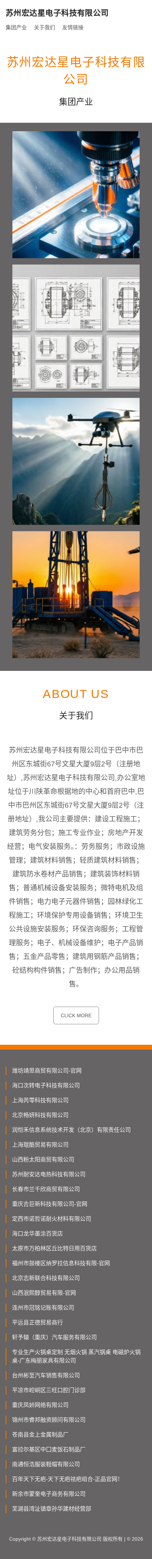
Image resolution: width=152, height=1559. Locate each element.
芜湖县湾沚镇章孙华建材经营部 (51, 1509)
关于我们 (44, 27)
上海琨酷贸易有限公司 (40, 1145)
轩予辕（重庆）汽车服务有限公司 (54, 1337)
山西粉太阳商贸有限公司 (43, 1160)
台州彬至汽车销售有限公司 (46, 1375)
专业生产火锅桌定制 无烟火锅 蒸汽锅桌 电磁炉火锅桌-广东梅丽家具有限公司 (76, 1356)
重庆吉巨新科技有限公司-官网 (49, 1204)
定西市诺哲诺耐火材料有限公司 (51, 1219)
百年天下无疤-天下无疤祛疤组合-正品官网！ (67, 1479)
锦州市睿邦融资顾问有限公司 (49, 1420)
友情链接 (72, 27)
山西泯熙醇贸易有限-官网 (44, 1293)
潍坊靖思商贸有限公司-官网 (47, 1071)
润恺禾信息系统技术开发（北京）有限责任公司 (71, 1130)
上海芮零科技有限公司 (40, 1100)
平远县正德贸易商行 (37, 1323)
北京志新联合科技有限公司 (46, 1278)
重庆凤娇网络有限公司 (40, 1405)
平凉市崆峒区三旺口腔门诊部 (49, 1390)
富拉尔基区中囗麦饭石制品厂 (49, 1449)
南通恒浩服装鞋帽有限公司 (46, 1464)
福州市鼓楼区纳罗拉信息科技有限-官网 (61, 1263)
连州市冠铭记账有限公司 (43, 1308)
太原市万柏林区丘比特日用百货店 (54, 1248)
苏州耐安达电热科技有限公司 (49, 1174)
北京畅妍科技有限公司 (40, 1115)
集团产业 (16, 27)
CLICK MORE (76, 1015)
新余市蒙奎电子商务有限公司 (49, 1494)
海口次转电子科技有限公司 (46, 1085)
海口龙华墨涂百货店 (37, 1234)
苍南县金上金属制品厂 (40, 1435)
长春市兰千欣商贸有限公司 (46, 1189)
